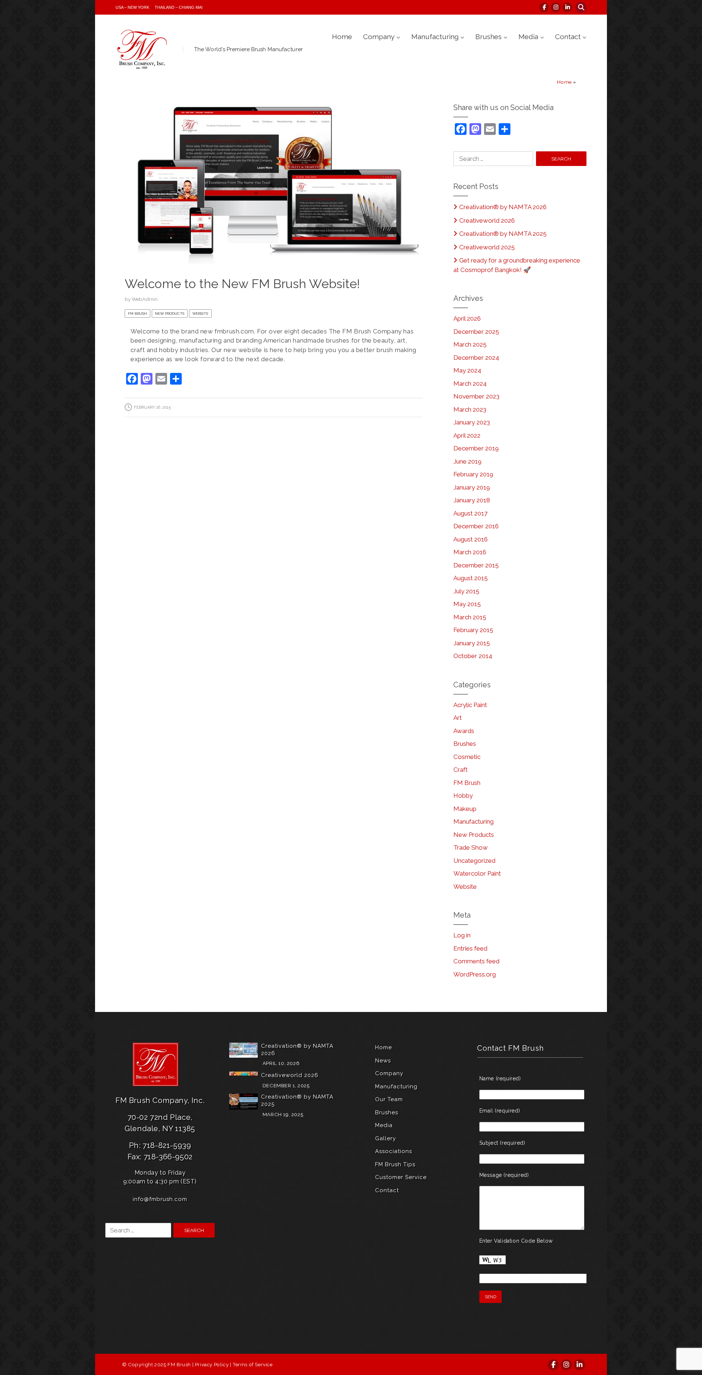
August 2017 (470, 513)
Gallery (385, 1138)
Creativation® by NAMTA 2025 (503, 233)
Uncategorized (474, 860)
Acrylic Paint (470, 705)
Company (379, 37)
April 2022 (466, 435)
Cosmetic (466, 756)
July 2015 (466, 591)
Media (528, 37)
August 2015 (470, 578)
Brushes (488, 37)
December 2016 (476, 526)
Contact (568, 37)
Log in (462, 935)
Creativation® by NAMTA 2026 (503, 207)
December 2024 (476, 357)
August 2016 (470, 539)
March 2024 (470, 383)
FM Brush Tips (395, 1164)
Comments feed (476, 961)
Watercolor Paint (477, 873)
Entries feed (470, 948)
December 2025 (476, 331)
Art (457, 717)
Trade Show (470, 847)
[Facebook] (544, 7)
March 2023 (469, 409)
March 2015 (469, 617)
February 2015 (473, 630)
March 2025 (470, 344)
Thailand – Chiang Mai (179, 7)
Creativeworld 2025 (487, 247)
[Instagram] (556, 7)
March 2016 (469, 552)
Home (342, 37)
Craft (460, 769)
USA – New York (132, 7)
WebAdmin (145, 299)
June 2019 (467, 461)
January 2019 (471, 487)
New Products (169, 313)
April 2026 (467, 318)
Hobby (463, 795)
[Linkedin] (568, 7)
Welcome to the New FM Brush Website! (242, 283)
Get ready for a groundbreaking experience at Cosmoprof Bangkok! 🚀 (516, 265)
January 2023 (471, 422)
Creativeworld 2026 (487, 220)
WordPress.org (474, 974)
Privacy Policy (212, 1364)
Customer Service (401, 1177)
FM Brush (137, 313)
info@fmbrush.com (160, 1199)
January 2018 (471, 500)
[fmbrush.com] (143, 49)
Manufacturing (434, 37)
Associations (393, 1151)
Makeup (464, 808)
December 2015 (476, 565)
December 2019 (476, 448)
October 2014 (472, 656)
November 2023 (476, 396)
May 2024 (467, 370)
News (383, 1060)
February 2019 (473, 474)
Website (200, 313)
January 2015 (471, 643)
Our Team (389, 1099)
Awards (463, 730)
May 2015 (467, 604)
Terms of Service (253, 1364)
